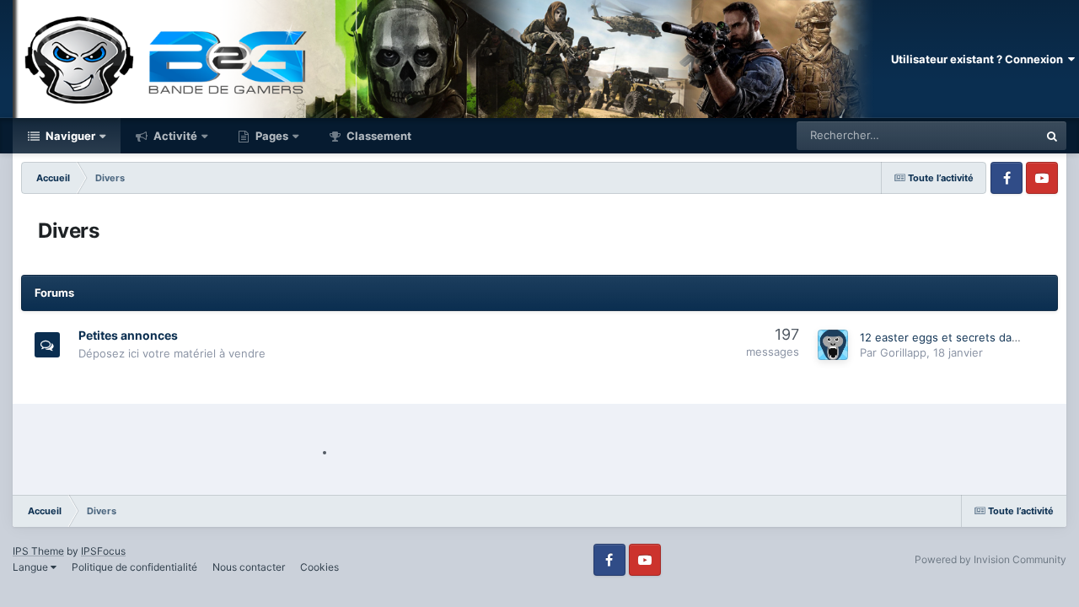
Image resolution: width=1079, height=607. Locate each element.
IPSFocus (103, 551)
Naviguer (69, 135)
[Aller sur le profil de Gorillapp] (833, 345)
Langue (32, 567)
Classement (377, 135)
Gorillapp (903, 352)
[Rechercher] (1052, 135)
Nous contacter (248, 567)
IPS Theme (38, 551)
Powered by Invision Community (990, 559)
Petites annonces (128, 335)
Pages (270, 135)
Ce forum (993, 135)
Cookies (319, 567)
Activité (174, 135)
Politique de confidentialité (134, 567)
